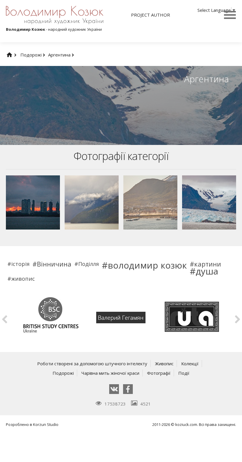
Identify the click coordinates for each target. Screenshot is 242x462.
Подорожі (31, 55)
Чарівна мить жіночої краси (110, 373)
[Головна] (15, 55)
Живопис (164, 363)
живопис (23, 279)
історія (20, 264)
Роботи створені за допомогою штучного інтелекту (92, 363)
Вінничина (54, 264)
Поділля (88, 264)
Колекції (190, 363)
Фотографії (159, 373)
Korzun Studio (45, 424)
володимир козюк (147, 265)
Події (183, 373)
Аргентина (60, 55)
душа (207, 271)
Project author (150, 15)
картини (207, 264)
